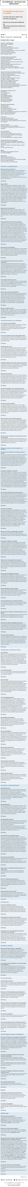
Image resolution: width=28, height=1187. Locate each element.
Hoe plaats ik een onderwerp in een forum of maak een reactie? (13, 73)
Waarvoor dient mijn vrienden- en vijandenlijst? (9, 125)
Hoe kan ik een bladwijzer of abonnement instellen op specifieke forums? (13, 146)
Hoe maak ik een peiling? (5, 76)
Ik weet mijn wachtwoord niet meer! (7, 51)
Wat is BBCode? (4, 91)
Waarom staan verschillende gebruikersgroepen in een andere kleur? (14, 111)
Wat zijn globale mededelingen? (7, 96)
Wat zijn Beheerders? (5, 105)
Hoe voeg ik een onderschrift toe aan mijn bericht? (10, 75)
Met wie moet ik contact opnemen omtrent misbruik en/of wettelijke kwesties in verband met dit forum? (13, 160)
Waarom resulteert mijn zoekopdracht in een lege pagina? (11, 134)
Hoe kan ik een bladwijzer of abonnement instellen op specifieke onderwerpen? (13, 143)
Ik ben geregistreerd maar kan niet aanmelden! (9, 47)
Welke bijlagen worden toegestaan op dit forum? (10, 151)
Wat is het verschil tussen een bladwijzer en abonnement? (12, 141)
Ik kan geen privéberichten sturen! (7, 118)
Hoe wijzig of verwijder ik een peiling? (8, 79)
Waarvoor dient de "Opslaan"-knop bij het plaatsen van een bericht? (13, 85)
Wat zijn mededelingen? (5, 97)
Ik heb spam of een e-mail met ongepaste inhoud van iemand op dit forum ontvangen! (13, 121)
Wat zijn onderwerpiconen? (6, 101)
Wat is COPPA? (4, 45)
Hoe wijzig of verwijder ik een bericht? (8, 74)
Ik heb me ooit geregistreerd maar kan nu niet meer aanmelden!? (13, 50)
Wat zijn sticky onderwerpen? (6, 99)
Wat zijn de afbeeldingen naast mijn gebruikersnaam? (11, 64)
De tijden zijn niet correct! (5, 60)
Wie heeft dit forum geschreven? (7, 156)
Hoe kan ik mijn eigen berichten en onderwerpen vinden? (11, 137)
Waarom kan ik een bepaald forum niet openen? (10, 80)
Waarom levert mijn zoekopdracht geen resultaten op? (11, 133)
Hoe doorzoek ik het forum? (6, 132)
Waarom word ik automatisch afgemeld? (8, 52)
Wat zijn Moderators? (5, 106)
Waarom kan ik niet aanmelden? (7, 49)
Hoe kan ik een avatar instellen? (7, 65)
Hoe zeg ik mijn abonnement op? (7, 147)
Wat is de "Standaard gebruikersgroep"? (8, 112)
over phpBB (7, 1122)
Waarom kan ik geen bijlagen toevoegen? (8, 81)
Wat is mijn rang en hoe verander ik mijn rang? (9, 66)
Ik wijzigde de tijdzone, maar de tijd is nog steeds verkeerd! (12, 61)
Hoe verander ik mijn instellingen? (7, 58)
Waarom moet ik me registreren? (7, 44)
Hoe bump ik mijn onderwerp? (6, 87)
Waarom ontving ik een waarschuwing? (8, 82)
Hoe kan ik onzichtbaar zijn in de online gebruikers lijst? (11, 59)
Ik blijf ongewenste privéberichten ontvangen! (9, 119)
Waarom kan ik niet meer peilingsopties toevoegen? (10, 77)
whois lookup (11, 1144)
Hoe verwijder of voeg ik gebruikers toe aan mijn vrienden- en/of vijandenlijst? (13, 128)
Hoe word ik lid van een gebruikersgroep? (8, 109)
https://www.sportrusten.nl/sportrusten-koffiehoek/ (15, 27)
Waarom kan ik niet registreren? (7, 46)
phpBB (10, 1182)
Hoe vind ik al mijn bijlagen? (6, 152)
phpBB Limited (4, 1120)
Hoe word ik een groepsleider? (6, 110)
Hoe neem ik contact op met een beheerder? (9, 161)
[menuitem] (4, 35)
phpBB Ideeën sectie (15, 1132)
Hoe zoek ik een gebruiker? (6, 136)
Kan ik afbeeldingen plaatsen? (6, 95)
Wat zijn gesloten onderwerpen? (7, 100)
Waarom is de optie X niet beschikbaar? (8, 158)
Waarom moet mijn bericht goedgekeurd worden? (10, 86)
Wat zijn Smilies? (4, 94)
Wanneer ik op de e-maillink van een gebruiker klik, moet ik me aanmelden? (12, 68)
